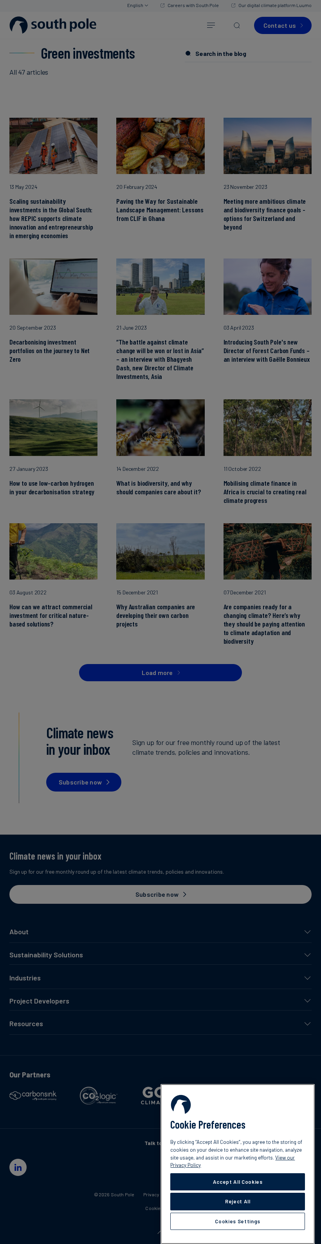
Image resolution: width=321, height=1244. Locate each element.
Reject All (238, 1201)
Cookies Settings (237, 1221)
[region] (237, 1164)
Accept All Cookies (238, 1182)
